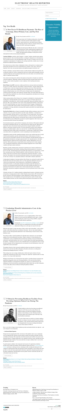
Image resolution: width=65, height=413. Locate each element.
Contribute (18, 8)
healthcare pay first (15, 187)
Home (5, 8)
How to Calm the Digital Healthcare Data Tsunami (42, 397)
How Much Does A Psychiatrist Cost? (10, 389)
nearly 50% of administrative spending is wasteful (30, 223)
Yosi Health (32, 36)
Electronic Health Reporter (32, 3)
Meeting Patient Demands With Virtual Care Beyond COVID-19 (14, 362)
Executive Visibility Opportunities (29, 8)
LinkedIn (56, 9)
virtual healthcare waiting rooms (19, 365)
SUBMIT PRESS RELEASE (51, 18)
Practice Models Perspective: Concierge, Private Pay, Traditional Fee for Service (16, 184)
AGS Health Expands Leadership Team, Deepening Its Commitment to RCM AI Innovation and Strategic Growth (46, 400)
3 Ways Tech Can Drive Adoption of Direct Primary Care (12, 181)
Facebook (53, 9)
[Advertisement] (23, 18)
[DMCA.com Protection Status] (6, 407)
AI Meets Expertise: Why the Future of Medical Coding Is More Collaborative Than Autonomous (45, 393)
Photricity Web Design (57, 408)
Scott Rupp (6, 186)
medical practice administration (18, 278)
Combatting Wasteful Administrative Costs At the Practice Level (23, 209)
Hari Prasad (8, 187)
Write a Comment (7, 189)
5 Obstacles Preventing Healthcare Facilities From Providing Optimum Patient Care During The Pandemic (23, 300)
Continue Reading (7, 267)
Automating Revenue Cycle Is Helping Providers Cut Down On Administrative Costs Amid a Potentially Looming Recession (22, 271)
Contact (13, 8)
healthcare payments (25, 187)
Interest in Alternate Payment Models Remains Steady (12, 183)
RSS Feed (58, 9)
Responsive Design (42, 408)
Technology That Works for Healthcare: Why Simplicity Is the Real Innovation (45, 395)
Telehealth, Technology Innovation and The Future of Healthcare (15, 391)
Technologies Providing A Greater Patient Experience (12, 361)
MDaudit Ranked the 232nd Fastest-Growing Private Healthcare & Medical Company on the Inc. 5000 (16, 393)
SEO (49, 408)
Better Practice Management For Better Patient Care (12, 274)
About (8, 8)
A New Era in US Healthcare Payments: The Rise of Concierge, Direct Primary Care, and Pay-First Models (24, 31)
